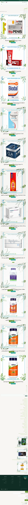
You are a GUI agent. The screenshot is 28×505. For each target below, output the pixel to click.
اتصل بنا (19, 485)
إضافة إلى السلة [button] (11, 41)
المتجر (19, 479)
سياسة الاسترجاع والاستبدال (4, 479)
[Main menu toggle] (1, 4)
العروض (5, 481)
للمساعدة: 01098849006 (2, 0)
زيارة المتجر (12, 479)
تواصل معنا (12, 481)
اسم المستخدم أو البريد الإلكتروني (24, 493)
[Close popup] (26, 492)
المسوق (19, 482)
